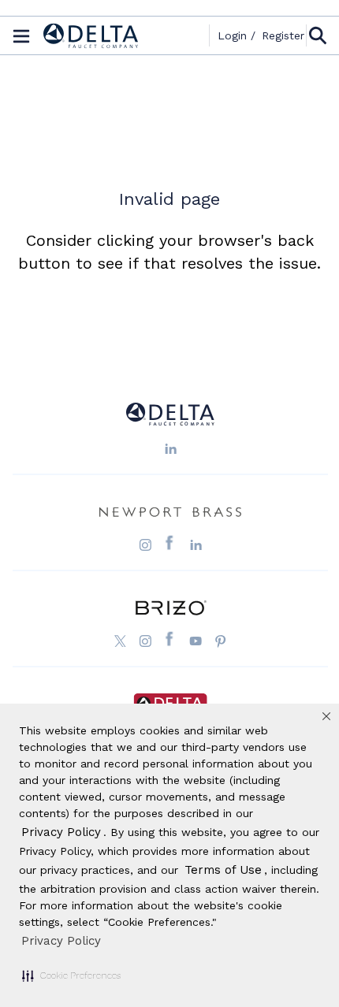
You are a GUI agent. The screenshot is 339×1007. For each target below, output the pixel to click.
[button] (71, 975)
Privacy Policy (61, 941)
